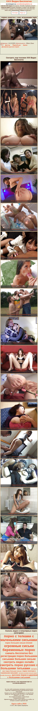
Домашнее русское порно (10, 47)
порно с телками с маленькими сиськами (18, 638)
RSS (24, 704)
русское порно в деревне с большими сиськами (22, 676)
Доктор (7, 45)
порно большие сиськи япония (18, 643)
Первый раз (17, 45)
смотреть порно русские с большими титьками (19, 666)
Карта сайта (17, 704)
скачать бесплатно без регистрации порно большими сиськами (19, 656)
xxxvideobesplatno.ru (24, 4)
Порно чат (23, 12)
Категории (15, 12)
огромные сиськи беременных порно (19, 648)
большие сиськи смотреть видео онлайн (20, 660)
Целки (25, 45)
